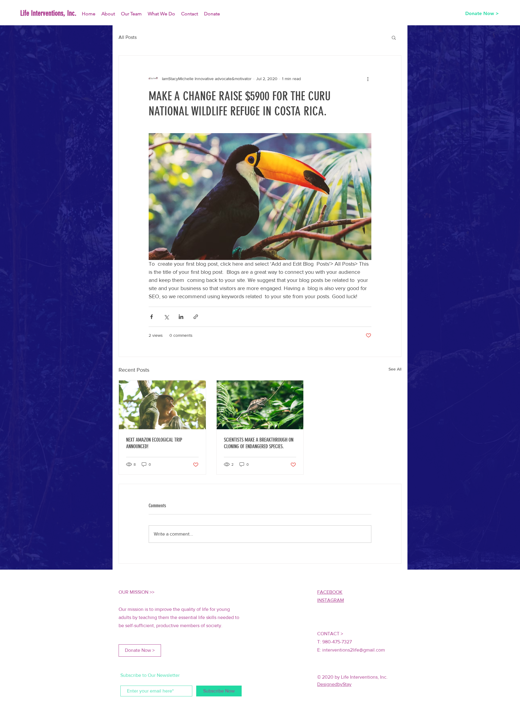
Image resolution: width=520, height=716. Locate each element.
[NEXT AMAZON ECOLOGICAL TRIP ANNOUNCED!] (162, 404)
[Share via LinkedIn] (181, 317)
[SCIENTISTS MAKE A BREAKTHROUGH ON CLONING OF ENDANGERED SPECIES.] (260, 404)
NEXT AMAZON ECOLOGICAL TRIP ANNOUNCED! (154, 443)
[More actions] (367, 78)
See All (394, 369)
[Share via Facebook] (151, 317)
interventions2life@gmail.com (353, 649)
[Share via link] (196, 317)
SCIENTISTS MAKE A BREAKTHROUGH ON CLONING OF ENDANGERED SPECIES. (258, 443)
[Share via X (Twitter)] (166, 317)
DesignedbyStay (334, 684)
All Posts (128, 37)
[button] (394, 37)
